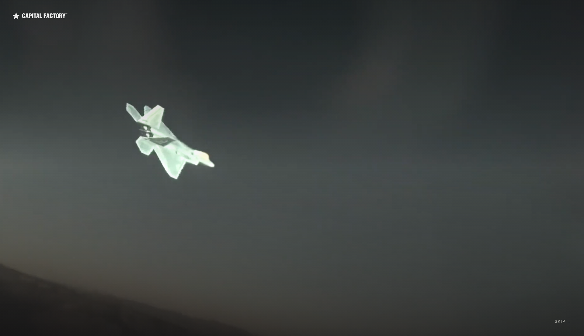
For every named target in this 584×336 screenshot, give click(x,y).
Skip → (563, 321)
